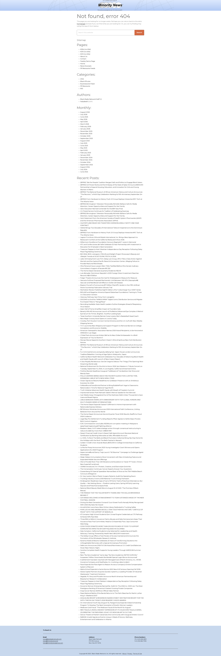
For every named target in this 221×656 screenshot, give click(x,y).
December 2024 (86, 157)
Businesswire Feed (87, 84)
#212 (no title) (85, 54)
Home (82, 63)
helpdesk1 (84, 101)
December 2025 (86, 131)
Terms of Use (137, 653)
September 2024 (86, 165)
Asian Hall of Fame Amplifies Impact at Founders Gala (100, 309)
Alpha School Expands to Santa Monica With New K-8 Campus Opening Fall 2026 (110, 569)
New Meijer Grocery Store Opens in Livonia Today (98, 318)
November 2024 (86, 160)
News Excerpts (85, 66)
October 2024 (85, 162)
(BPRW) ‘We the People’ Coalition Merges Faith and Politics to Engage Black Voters (111, 182)
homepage (81, 24)
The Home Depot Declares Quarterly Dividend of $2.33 (100, 271)
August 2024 (85, 167)
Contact (83, 59)
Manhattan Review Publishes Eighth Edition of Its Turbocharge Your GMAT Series (110, 290)
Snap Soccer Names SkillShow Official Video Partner (99, 591)
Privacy (130, 653)
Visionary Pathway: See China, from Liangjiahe (97, 297)
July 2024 (83, 169)
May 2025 (83, 148)
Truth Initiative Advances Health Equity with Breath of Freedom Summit (107, 390)
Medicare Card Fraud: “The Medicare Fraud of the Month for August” (105, 607)
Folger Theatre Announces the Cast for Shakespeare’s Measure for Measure (108, 278)
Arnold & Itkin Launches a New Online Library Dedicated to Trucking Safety (108, 507)
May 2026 (83, 119)
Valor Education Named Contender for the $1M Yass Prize (101, 209)
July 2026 (83, 114)
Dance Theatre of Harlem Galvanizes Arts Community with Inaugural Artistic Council (111, 615)
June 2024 (84, 172)
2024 (82, 79)
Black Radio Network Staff (90, 99)
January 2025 (85, 155)
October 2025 (85, 136)
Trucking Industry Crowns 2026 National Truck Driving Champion (104, 478)
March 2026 (84, 124)
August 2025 (85, 141)
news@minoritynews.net (50, 641)
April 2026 (84, 122)
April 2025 (84, 150)
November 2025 (86, 133)
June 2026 (84, 117)
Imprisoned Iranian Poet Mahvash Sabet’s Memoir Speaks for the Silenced (107, 392)
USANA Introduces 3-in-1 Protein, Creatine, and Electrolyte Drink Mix (105, 466)
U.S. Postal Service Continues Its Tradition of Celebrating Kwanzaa (104, 211)
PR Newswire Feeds (87, 68)
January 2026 (85, 129)
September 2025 (86, 138)
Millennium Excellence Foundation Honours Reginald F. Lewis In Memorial (108, 242)
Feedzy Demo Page (87, 61)
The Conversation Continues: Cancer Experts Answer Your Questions (106, 469)
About (124, 653)
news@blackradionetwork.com (52, 639)
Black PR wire (85, 81)
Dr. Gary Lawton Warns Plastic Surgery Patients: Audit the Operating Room (108, 476)
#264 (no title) (85, 49)
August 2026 (85, 112)
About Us (83, 56)
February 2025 (85, 153)
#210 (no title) (85, 51)
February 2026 (85, 126)
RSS (81, 88)
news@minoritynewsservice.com (53, 643)
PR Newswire (85, 86)
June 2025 (84, 145)
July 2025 (83, 143)
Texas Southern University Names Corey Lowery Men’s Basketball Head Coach (109, 316)
